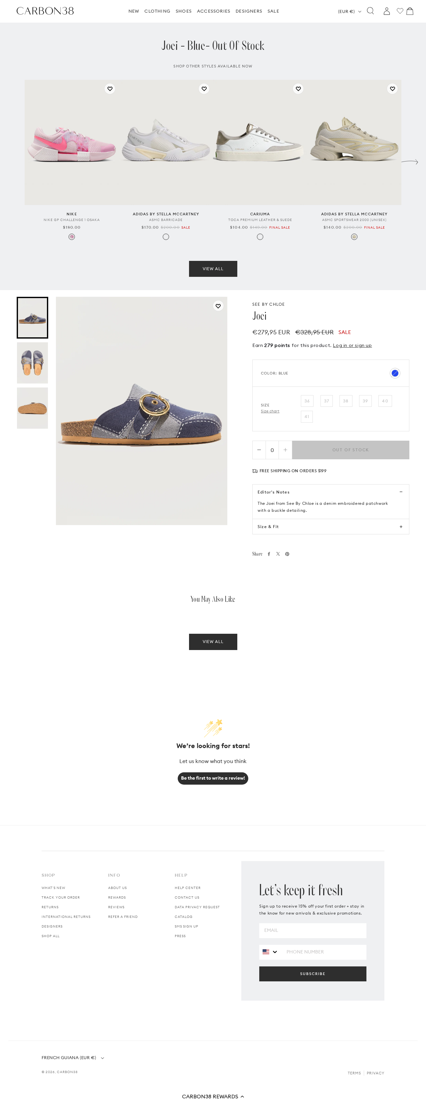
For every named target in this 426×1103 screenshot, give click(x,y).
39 (365, 400)
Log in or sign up (352, 345)
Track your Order (61, 897)
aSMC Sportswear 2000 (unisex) (354, 220)
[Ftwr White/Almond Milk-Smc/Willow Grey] (166, 237)
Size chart (270, 411)
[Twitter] (278, 553)
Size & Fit (268, 526)
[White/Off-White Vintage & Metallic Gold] (260, 237)
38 (345, 400)
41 (307, 416)
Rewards (117, 897)
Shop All (51, 936)
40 (385, 400)
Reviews (116, 907)
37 (326, 400)
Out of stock (350, 449)
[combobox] (270, 952)
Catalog (184, 917)
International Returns (66, 917)
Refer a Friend (123, 917)
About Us (117, 888)
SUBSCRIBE (312, 973)
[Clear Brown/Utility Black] (354, 237)
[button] (213, 1096)
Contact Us (187, 897)
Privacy (375, 1073)
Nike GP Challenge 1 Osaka (72, 220)
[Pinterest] (287, 554)
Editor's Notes (274, 492)
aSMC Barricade (166, 220)
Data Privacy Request (197, 907)
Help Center (188, 888)
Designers (52, 926)
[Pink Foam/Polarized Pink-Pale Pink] (72, 237)
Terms (354, 1073)
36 (307, 400)
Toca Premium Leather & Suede (260, 220)
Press (180, 936)
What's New (53, 888)
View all (213, 268)
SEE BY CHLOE (268, 304)
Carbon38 (67, 1072)
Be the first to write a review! (213, 778)
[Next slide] (409, 160)
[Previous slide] (16, 160)
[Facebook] (269, 554)
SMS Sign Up (186, 926)
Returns (50, 907)
